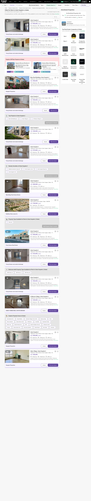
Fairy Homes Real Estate (12, 245)
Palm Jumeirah (10, 321)
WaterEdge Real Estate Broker (13, 194)
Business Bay (43, 318)
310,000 (35, 253)
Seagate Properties (10, 91)
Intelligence (64, 1)
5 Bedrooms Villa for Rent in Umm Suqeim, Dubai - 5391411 (42, 40)
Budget (59, 5)
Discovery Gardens (27, 327)
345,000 (35, 300)
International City (10, 318)
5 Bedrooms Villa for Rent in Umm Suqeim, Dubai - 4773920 (42, 129)
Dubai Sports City (17, 327)
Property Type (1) (51, 5)
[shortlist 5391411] (55, 40)
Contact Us (54, 110)
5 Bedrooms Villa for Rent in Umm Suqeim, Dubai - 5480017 (42, 352)
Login (84, 1)
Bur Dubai (45, 327)
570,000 (35, 150)
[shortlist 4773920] (55, 128)
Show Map (83, 5)
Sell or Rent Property (75, 1)
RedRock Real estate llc (11, 214)
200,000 (35, 335)
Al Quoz (8, 327)
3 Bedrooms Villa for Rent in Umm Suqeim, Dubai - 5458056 (42, 79)
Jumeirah (52, 327)
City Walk (37, 321)
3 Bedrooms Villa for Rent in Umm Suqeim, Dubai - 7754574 (42, 232)
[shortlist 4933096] (55, 278)
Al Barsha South (46, 324)
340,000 (35, 42)
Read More (56, 28)
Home (6, 8)
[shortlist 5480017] (55, 351)
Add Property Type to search (50, 226)
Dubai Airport (37, 327)
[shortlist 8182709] (55, 200)
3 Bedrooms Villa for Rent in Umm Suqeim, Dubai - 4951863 (42, 333)
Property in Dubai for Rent (13, 8)
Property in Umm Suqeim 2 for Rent (38, 8)
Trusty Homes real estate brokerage (14, 34)
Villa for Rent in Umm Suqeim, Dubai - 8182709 (40, 201)
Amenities (67, 5)
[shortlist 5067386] (55, 297)
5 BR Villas (27, 272)
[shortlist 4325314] (55, 147)
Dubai (10, 1)
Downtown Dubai (45, 321)
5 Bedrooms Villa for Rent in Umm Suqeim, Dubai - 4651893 (42, 98)
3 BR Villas (9, 272)
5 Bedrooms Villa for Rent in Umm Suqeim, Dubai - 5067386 (42, 298)
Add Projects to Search (51, 122)
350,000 (34, 80)
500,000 (35, 23)
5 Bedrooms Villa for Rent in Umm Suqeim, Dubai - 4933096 (42, 279)
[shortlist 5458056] (55, 78)
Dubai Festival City (18, 324)
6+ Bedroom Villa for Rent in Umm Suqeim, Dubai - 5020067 (42, 182)
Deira (50, 318)
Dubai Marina (19, 318)
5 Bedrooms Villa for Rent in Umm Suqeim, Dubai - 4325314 (42, 148)
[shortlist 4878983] (55, 250)
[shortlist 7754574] (55, 231)
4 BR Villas (18, 272)
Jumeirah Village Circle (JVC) (31, 318)
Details (44, 34)
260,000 (35, 184)
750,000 (35, 203)
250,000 (35, 234)
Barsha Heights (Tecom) (35, 324)
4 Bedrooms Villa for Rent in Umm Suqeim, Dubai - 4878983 (42, 251)
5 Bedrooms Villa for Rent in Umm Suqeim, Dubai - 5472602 (42, 21)
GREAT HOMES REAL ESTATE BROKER (15, 310)
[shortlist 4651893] (55, 97)
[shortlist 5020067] (55, 181)
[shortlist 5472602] (55, 20)
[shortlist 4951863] (55, 332)
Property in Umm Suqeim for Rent (25, 8)
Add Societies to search (51, 176)
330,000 (35, 131)
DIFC (26, 324)
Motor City (9, 324)
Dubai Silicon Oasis (20, 321)
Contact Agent (53, 34)
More (75, 5)
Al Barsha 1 (29, 321)
